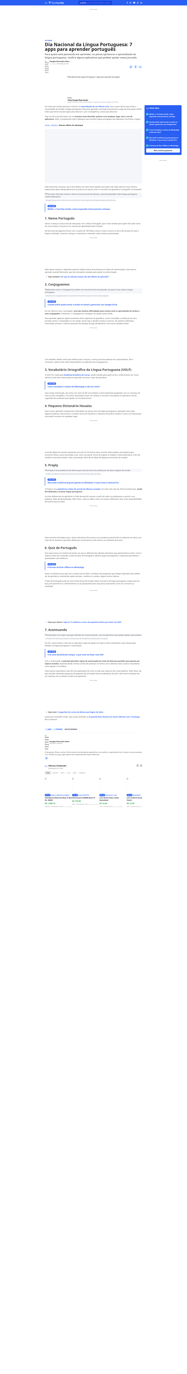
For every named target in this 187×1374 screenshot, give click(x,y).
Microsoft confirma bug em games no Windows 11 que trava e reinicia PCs (83, 482)
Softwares (82, 773)
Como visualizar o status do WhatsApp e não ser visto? (74, 386)
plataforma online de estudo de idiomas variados (79, 489)
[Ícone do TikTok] (138, 3)
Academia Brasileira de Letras (77, 375)
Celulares (55, 773)
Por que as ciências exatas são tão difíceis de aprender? (85, 277)
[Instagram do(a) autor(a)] (46, 758)
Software (48, 40)
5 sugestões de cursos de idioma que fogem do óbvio (80, 712)
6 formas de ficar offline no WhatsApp (66, 567)
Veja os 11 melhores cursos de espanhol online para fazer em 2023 (92, 622)
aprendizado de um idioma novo (95, 106)
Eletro (62, 773)
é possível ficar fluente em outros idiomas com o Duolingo (114, 717)
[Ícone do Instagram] (130, 3)
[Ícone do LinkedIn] (141, 3)
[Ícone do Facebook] (127, 3)
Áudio (75, 773)
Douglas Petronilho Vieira (59, 61)
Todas (48, 773)
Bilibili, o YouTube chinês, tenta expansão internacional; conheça (79, 209)
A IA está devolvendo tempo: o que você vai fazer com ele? (76, 654)
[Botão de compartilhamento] (131, 67)
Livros (69, 773)
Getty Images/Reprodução (78, 100)
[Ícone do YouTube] (134, 3)
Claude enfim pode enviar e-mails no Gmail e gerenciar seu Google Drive (82, 304)
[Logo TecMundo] (56, 3)
